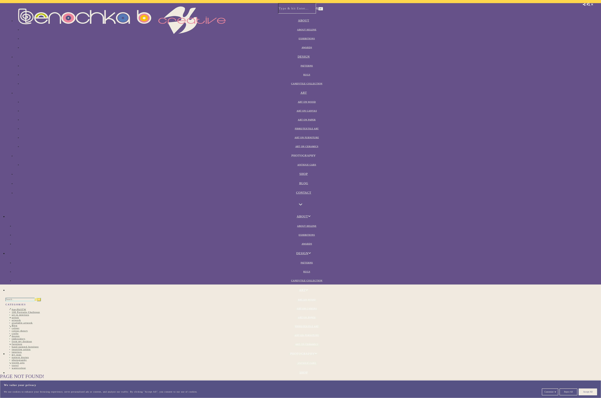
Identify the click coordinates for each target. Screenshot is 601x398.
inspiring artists (21, 349)
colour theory (20, 331)
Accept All (588, 392)
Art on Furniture (307, 137)
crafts (15, 333)
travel (15, 365)
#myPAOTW (19, 309)
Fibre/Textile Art (307, 128)
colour (15, 328)
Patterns (307, 66)
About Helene (306, 29)
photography (19, 360)
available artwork (22, 323)
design (16, 336)
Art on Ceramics (306, 146)
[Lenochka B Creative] (122, 38)
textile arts (18, 362)
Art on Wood (307, 102)
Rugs (306, 74)
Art (303, 92)
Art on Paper (307, 119)
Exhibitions (307, 38)
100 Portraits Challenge (26, 312)
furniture (17, 344)
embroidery (18, 339)
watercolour (19, 368)
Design (304, 56)
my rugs (16, 354)
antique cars (306, 165)
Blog (303, 183)
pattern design (20, 357)
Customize (549, 392)
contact (303, 192)
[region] (300, 389)
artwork (16, 320)
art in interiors (20, 315)
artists (15, 317)
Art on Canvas (307, 111)
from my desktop (22, 341)
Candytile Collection (306, 83)
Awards (307, 47)
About (303, 20)
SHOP (303, 174)
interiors (17, 352)
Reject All (568, 392)
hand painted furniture (25, 346)
